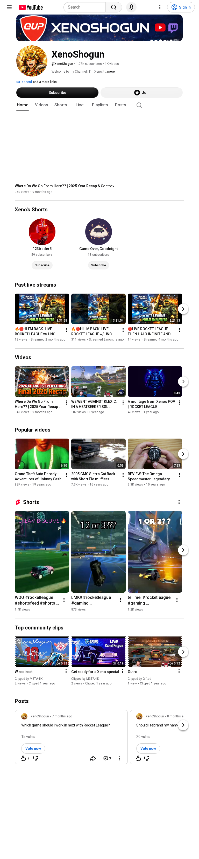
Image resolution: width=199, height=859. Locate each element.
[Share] (93, 758)
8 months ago (177, 716)
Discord (26, 82)
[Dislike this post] (35, 758)
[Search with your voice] (131, 7)
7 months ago (62, 716)
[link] (71, 738)
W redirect (23, 672)
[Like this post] (138, 758)
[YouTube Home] (30, 7)
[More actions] (66, 330)
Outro (132, 672)
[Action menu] (66, 671)
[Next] (183, 309)
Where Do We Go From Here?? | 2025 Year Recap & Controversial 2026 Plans (67, 186)
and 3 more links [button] (45, 82)
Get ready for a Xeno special (95, 672)
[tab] (22, 105)
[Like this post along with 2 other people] (23, 758)
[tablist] (99, 105)
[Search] (113, 7)
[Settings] (160, 7)
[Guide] (9, 7)
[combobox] (86, 7)
